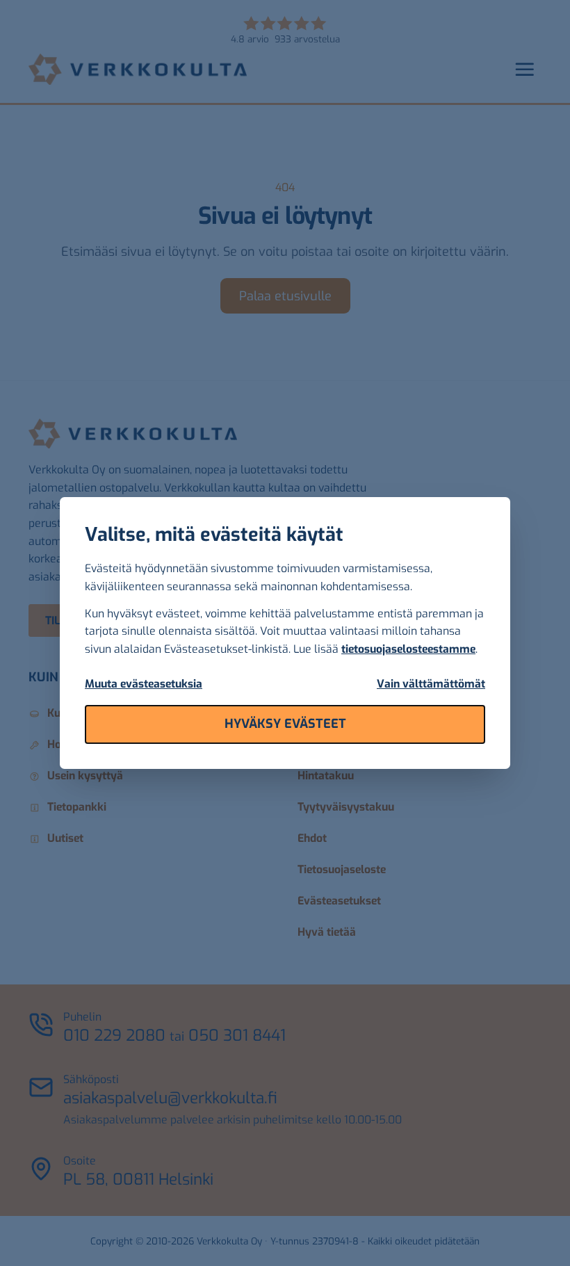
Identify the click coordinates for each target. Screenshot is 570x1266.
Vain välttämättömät (431, 683)
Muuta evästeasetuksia (143, 683)
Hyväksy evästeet (285, 723)
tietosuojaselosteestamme (408, 649)
